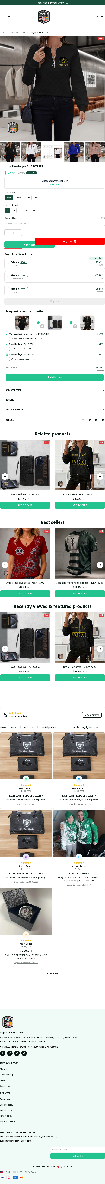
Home (2, 32)
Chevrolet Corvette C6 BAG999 (26, 882)
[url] (67, 1166)
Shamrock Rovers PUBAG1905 (79, 804)
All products (13, 32)
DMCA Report (31, 1172)
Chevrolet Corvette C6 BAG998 (26, 804)
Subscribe (78, 1155)
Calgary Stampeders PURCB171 (79, 885)
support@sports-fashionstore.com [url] (15, 1141)
